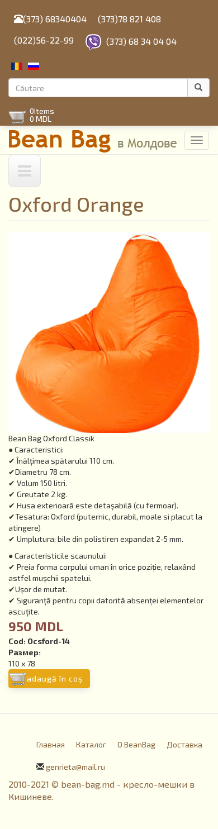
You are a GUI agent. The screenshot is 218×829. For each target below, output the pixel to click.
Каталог (91, 744)
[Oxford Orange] (109, 332)
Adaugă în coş (55, 678)
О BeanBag (136, 744)
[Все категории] (24, 171)
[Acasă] (94, 139)
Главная (50, 744)
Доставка (184, 744)
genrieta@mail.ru (75, 766)
